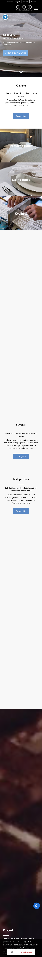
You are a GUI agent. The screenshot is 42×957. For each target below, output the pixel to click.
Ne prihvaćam (26, 952)
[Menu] (34, 8)
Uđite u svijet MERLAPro (15, 53)
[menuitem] (10, 1)
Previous (2, 45)
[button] (36, 906)
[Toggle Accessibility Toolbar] (5, 17)
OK (12, 952)
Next (40, 45)
